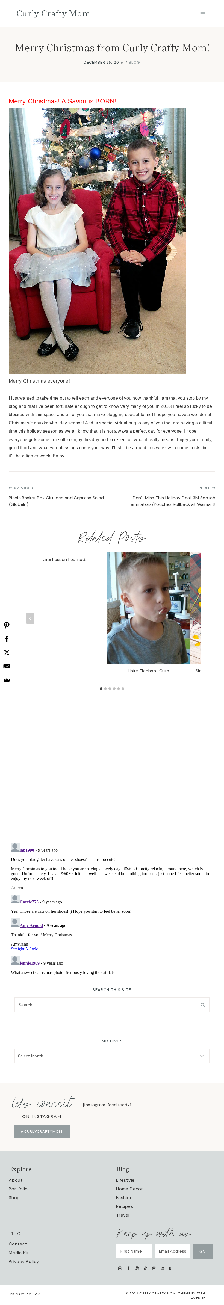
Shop (14, 1197)
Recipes (124, 1206)
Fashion (124, 1197)
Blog (134, 62)
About (16, 1180)
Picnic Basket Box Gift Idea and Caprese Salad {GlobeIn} (56, 496)
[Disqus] (112, 766)
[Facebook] (128, 1268)
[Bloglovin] (171, 1268)
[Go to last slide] (30, 618)
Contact (18, 1244)
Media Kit (19, 1253)
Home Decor (129, 1189)
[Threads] (154, 1268)
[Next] (194, 618)
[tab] (101, 688)
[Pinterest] (137, 1268)
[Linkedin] (162, 1268)
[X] (7, 652)
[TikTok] (145, 1268)
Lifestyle (125, 1180)
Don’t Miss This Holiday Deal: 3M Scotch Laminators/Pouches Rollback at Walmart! (172, 496)
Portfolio (18, 1189)
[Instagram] (120, 1268)
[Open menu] (203, 13)
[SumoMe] (7, 680)
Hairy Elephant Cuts (148, 671)
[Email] (7, 666)
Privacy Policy (24, 1261)
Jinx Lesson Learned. (64, 559)
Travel (122, 1215)
